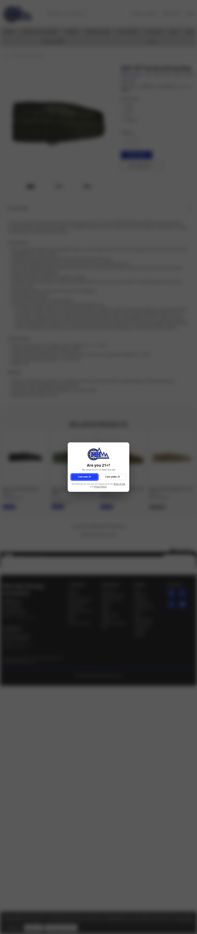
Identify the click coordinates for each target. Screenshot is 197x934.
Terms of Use (119, 484)
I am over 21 (84, 476)
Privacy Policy (100, 486)
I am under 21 (112, 476)
